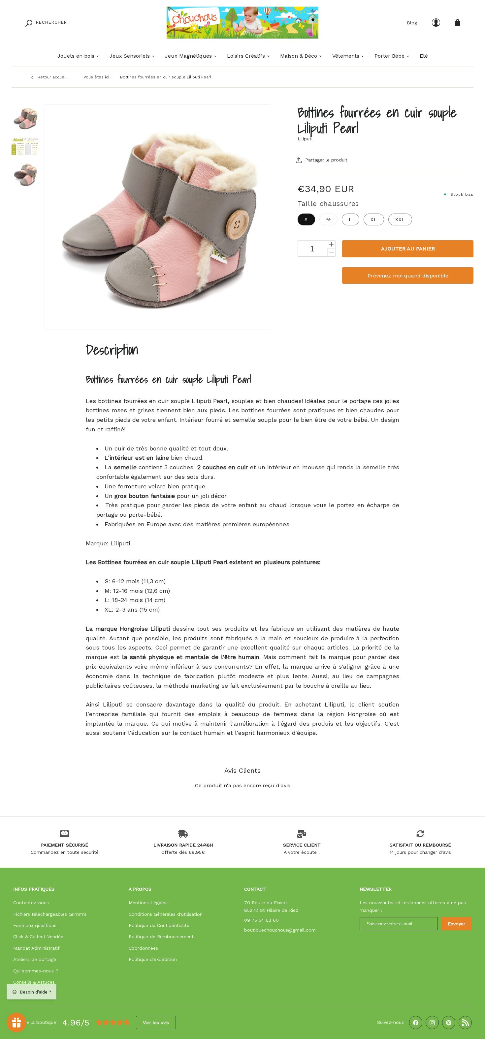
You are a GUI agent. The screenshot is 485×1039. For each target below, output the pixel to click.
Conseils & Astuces (34, 982)
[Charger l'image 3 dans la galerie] (25, 174)
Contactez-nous (31, 902)
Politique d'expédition (153, 959)
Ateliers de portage (34, 959)
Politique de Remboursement (161, 936)
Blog (412, 22)
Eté (424, 56)
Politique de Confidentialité (159, 925)
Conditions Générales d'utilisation (166, 914)
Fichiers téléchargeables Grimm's (49, 914)
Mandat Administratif (36, 948)
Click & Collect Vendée (38, 936)
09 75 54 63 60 (261, 920)
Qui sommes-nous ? (35, 970)
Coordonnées (143, 948)
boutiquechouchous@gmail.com (280, 930)
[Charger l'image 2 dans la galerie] (25, 146)
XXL (400, 219)
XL (374, 219)
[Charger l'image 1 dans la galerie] (25, 118)
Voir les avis (156, 1022)
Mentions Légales (148, 902)
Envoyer (456, 923)
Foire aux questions (34, 925)
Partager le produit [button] (326, 159)
